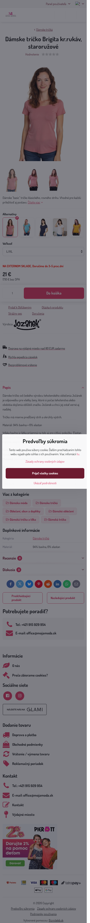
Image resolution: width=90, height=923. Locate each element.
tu (78, 454)
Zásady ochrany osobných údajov (45, 461)
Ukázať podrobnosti (45, 483)
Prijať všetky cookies (45, 473)
